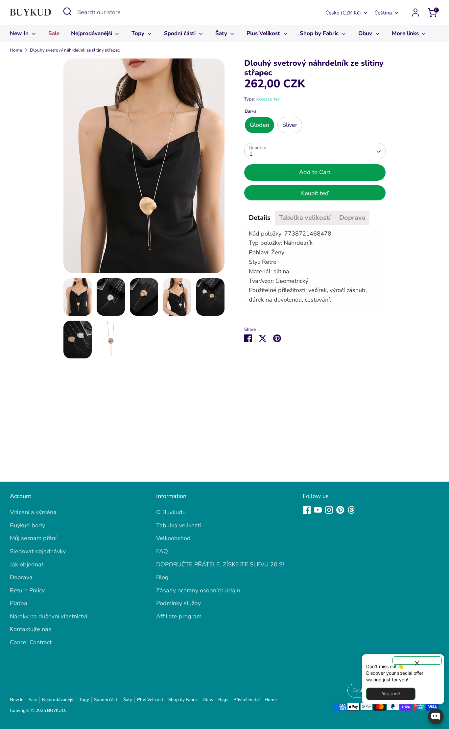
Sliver (289, 125)
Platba (18, 603)
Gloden (259, 125)
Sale (53, 33)
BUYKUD (56, 710)
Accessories (268, 99)
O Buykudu (171, 512)
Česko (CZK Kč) (343, 12)
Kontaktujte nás (30, 629)
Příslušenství (246, 699)
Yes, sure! (391, 693)
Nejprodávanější (92, 33)
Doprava (21, 577)
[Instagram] (329, 510)
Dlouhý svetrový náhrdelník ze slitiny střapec (75, 50)
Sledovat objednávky (38, 551)
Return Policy (27, 590)
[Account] (415, 12)
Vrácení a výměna (33, 512)
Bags (223, 699)
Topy (138, 33)
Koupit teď (315, 193)
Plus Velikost (264, 33)
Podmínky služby (178, 603)
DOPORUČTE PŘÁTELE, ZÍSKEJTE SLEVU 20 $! (220, 564)
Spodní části (180, 33)
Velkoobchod (173, 538)
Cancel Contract (31, 642)
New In (20, 33)
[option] (144, 168)
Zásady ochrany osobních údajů (198, 590)
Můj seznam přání (33, 538)
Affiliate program (178, 616)
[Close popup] (417, 660)
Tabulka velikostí (178, 525)
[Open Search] (67, 11)
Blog (162, 577)
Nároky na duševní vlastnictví (48, 616)
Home (16, 50)
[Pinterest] (340, 510)
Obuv (366, 33)
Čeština (383, 12)
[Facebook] (307, 510)
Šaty (222, 33)
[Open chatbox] (436, 716)
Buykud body (27, 525)
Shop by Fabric (320, 33)
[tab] (259, 218)
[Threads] (351, 510)
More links (406, 33)
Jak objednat (26, 564)
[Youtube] (318, 510)
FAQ (162, 551)
